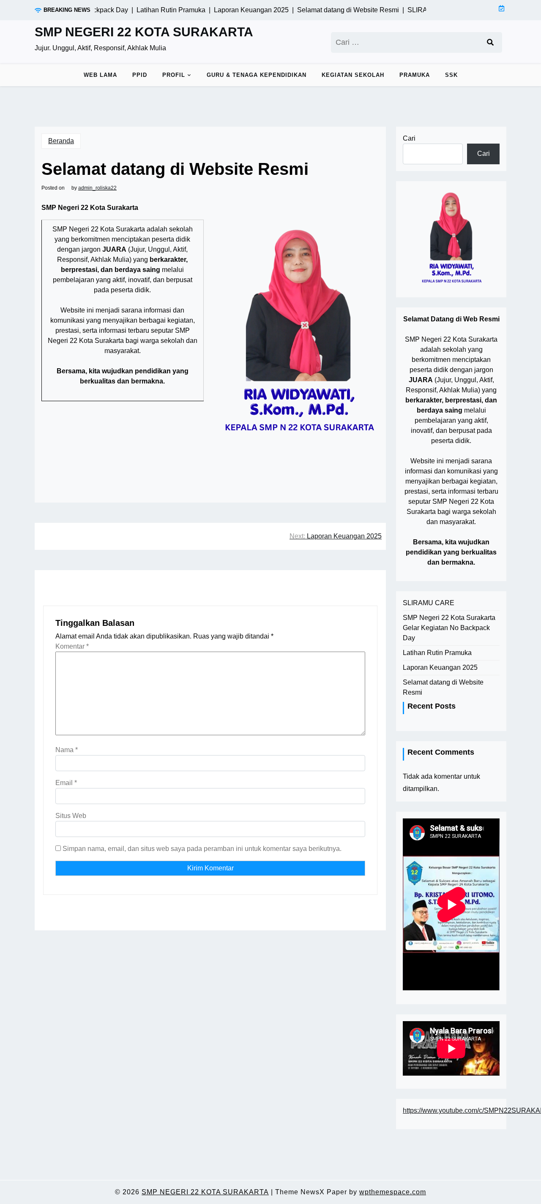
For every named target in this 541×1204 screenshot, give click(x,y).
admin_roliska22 (97, 187)
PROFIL (173, 75)
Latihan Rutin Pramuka (437, 652)
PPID (139, 75)
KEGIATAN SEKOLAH (353, 75)
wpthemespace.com (392, 1192)
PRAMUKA (414, 75)
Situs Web (70, 815)
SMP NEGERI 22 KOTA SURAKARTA (144, 32)
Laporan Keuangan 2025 (440, 667)
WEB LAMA (100, 75)
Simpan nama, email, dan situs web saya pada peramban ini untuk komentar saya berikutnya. (202, 848)
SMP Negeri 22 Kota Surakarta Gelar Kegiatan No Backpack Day (449, 627)
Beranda (61, 140)
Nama (66, 749)
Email (66, 782)
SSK (451, 75)
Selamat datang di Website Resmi (443, 687)
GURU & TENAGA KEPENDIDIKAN (256, 75)
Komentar (72, 646)
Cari (409, 138)
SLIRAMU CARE (428, 602)
